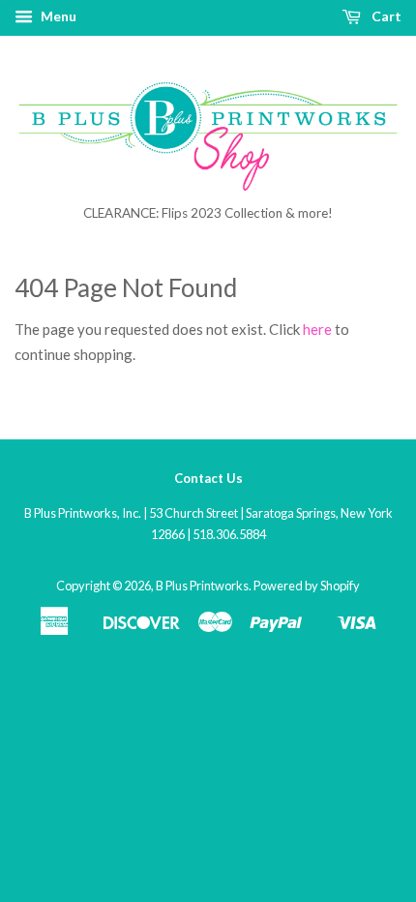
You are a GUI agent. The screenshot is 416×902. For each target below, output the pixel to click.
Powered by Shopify (306, 585)
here (317, 329)
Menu (57, 16)
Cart (385, 16)
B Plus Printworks (202, 585)
